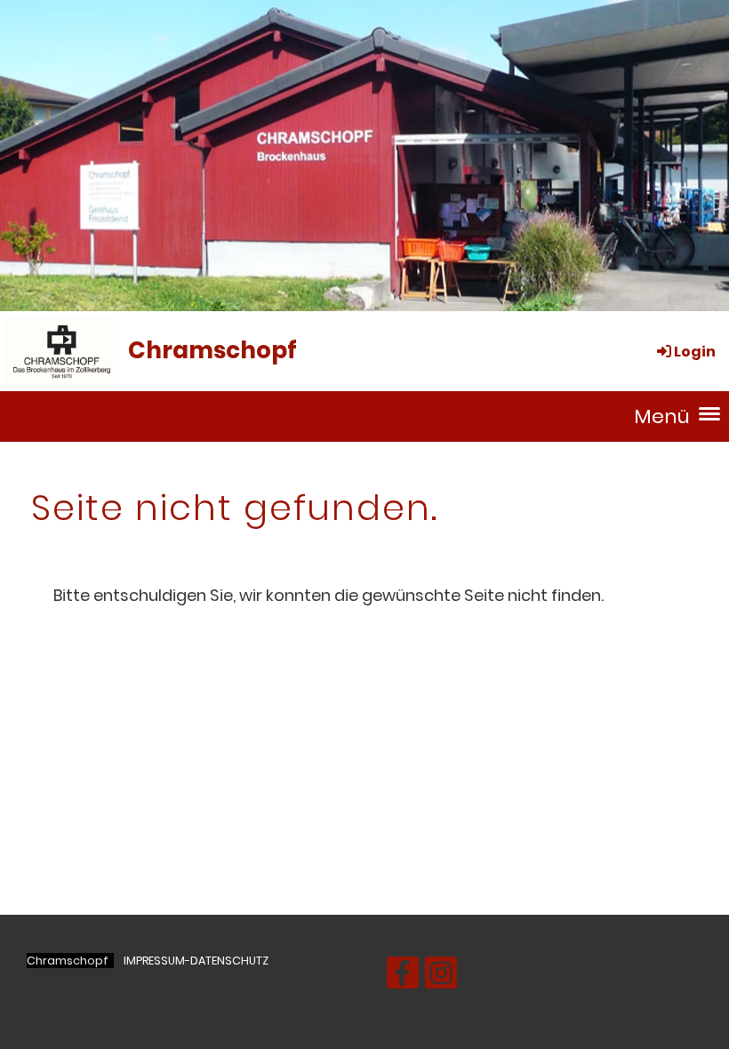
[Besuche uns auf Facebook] (403, 977)
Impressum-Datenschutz (196, 960)
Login (695, 351)
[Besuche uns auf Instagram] (441, 977)
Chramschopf (212, 350)
